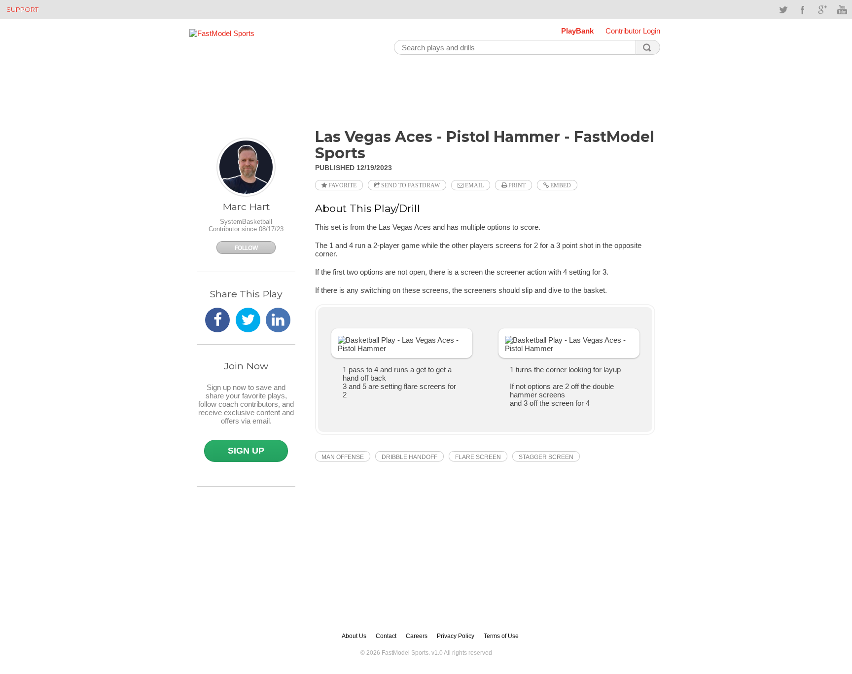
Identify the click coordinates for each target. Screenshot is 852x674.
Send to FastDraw (410, 185)
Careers (416, 636)
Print (516, 185)
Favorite (341, 185)
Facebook (803, 10)
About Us (354, 636)
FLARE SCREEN (478, 457)
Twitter (783, 10)
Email (473, 185)
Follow (246, 248)
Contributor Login (632, 31)
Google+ (822, 10)
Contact (386, 636)
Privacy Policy (455, 636)
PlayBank (577, 31)
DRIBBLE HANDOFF (409, 457)
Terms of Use (501, 636)
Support (22, 9)
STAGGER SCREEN (546, 457)
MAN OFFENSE (342, 457)
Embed (560, 185)
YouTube (842, 10)
